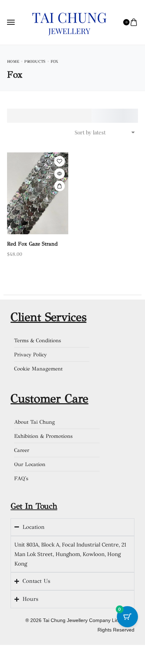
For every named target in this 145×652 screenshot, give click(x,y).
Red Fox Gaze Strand (32, 244)
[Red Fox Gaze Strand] (37, 193)
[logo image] (69, 21)
